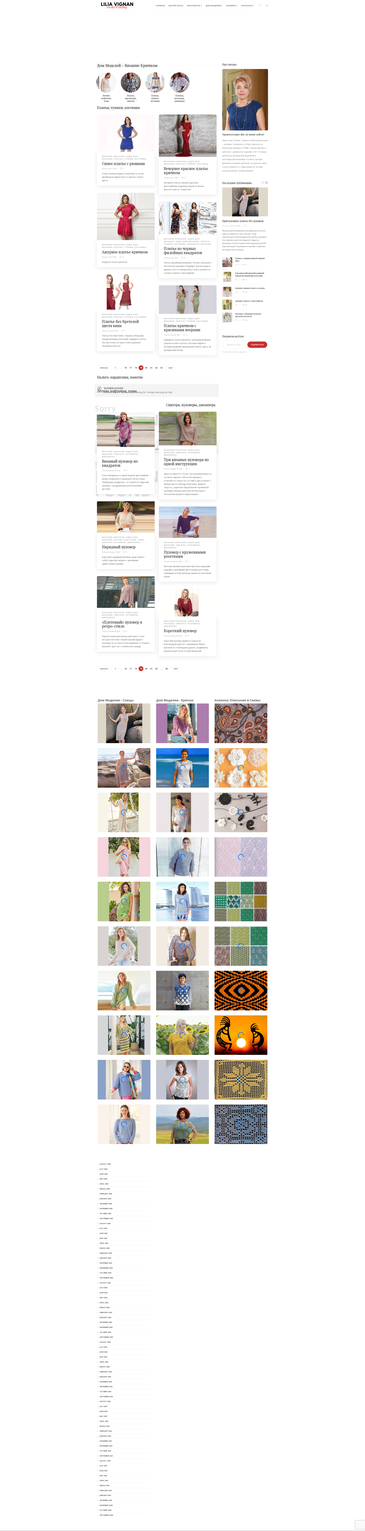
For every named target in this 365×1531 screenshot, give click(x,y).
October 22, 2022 (176, 469)
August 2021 (105, 1461)
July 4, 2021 (112, 169)
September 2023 (106, 1337)
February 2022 (106, 1431)
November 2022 (106, 1386)
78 (136, 367)
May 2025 (103, 1238)
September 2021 (106, 1456)
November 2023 (106, 1327)
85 (167, 668)
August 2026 (105, 1164)
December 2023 (106, 1322)
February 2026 (106, 1194)
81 (151, 367)
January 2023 (105, 1377)
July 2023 (103, 1347)
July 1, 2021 (174, 258)
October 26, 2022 (114, 471)
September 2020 (106, 1515)
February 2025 (106, 1253)
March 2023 (105, 1367)
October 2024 (105, 1273)
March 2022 (105, 1426)
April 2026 (104, 1184)
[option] (245, 254)
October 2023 (105, 1332)
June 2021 (104, 1471)
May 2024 (103, 1298)
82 (156, 367)
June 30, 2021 (113, 331)
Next (171, 368)
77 (131, 367)
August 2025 (105, 1223)
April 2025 (104, 1243)
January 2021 (105, 1495)
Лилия (105, 169)
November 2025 (106, 1208)
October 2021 (105, 1451)
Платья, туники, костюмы (130, 159)
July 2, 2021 (112, 257)
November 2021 (106, 1446)
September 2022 (106, 1396)
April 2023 (104, 1362)
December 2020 (106, 1500)
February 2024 (106, 1312)
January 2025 (105, 1258)
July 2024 (103, 1288)
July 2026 (103, 1169)
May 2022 (103, 1416)
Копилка (231, 6)
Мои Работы (193, 6)
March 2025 (105, 1248)
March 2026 (105, 1189)
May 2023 (103, 1357)
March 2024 (105, 1307)
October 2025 (105, 1213)
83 (161, 367)
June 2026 (104, 1174)
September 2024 (106, 1278)
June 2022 (104, 1411)
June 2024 (104, 1293)
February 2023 (106, 1372)
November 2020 (106, 1505)
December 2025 (106, 1204)
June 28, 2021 (175, 335)
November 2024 (106, 1268)
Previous (104, 368)
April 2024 (104, 1302)
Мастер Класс (175, 6)
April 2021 (104, 1480)
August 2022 (105, 1401)
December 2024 (106, 1263)
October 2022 (105, 1391)
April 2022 (104, 1421)
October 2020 (105, 1510)
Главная (160, 6)
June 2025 (104, 1233)
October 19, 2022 (176, 562)
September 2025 (106, 1218)
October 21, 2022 (114, 552)
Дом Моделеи (213, 6)
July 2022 (103, 1406)
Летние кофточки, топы (129, 540)
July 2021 (103, 1466)
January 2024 (105, 1317)
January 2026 (105, 1199)
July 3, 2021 (174, 178)
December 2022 (106, 1382)
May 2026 (103, 1179)
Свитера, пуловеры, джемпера (121, 542)
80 (146, 367)
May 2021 (103, 1476)
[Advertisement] (182, 33)
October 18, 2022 (114, 631)
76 (125, 367)
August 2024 (105, 1283)
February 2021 (106, 1490)
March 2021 (105, 1485)
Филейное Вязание (199, 244)
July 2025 (103, 1228)
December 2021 (106, 1441)
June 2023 (104, 1352)
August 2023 (105, 1342)
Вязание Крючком (113, 156)
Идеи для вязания (187, 241)
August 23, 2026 (234, 226)
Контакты (246, 6)
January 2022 (105, 1436)
